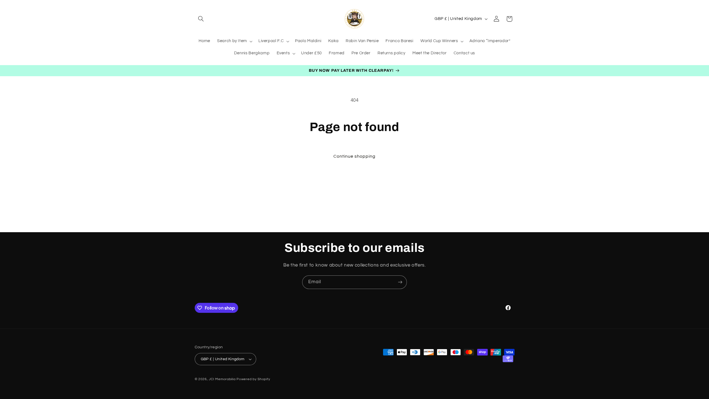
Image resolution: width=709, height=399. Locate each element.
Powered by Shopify (253, 379)
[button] (201, 18)
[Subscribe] (400, 282)
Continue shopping (354, 156)
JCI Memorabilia (222, 379)
